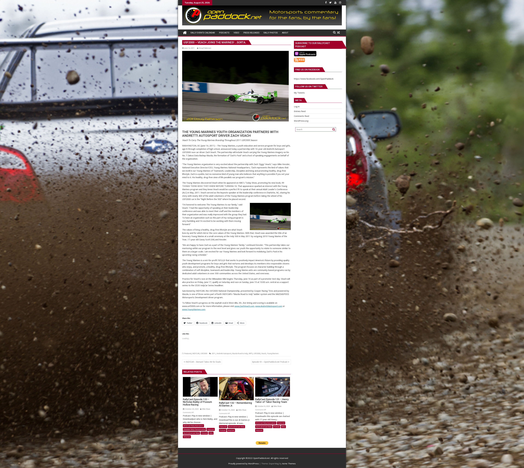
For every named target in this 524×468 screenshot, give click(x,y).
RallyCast (187, 437)
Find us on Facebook (307, 69)
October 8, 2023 (263, 406)
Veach (263, 353)
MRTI (250, 353)
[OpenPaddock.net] (262, 24)
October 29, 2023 (192, 409)
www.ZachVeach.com (244, 306)
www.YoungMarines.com (193, 309)
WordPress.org (301, 120)
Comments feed (301, 116)
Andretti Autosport (224, 353)
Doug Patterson (205, 48)
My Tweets (299, 92)
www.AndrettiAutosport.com (268, 306)
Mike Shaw (206, 409)
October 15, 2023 (228, 410)
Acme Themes (289, 463)
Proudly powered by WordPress (243, 463)
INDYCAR (195, 353)
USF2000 (203, 353)
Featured (187, 353)
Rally (211, 433)
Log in (297, 106)
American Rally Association (193, 426)
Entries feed (300, 111)
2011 (213, 353)
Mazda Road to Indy (240, 353)
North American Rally (191, 433)
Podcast (204, 433)
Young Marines (273, 353)
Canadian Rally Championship (194, 429)
